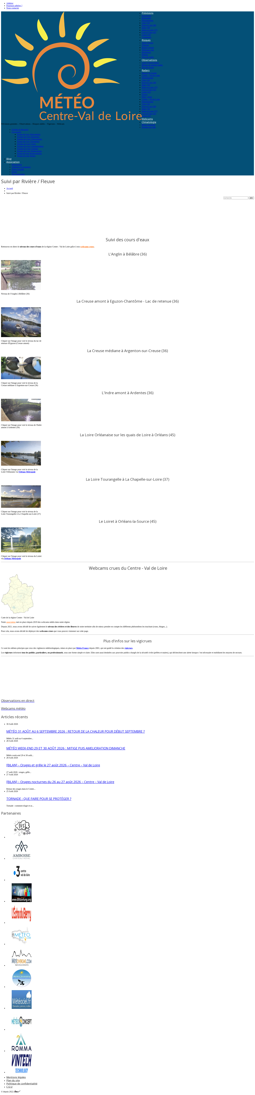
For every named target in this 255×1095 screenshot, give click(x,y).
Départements (147, 20)
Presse (14, 172)
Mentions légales (16, 1077)
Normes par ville (149, 127)
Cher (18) (146, 23)
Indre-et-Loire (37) (149, 30)
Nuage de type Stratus (26, 156)
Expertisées (146, 16)
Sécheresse (146, 52)
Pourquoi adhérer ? (14, 6)
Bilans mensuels (148, 125)
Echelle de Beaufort (20, 129)
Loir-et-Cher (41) (149, 32)
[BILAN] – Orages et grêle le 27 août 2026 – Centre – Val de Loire (53, 765)
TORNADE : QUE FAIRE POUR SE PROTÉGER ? (38, 798)
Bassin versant (148, 47)
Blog (9, 158)
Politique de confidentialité (21, 1083)
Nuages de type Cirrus (26, 144)
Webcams (147, 119)
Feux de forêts (148, 57)
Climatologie (149, 122)
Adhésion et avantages (21, 167)
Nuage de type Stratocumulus (29, 153)
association (11, 622)
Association (13, 162)
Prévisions (147, 13)
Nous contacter (12, 8)
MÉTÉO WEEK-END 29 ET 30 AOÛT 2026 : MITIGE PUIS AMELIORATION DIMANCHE (65, 748)
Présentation (17, 165)
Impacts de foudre (149, 73)
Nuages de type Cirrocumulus (29, 139)
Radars (146, 70)
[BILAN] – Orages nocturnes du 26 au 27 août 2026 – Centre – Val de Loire (60, 782)
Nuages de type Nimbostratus (29, 151)
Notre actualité (18, 169)
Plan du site (13, 1080)
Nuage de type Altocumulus (28, 134)
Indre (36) (146, 28)
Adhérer (9, 3)
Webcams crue (148, 50)
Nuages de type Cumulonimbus (30, 146)
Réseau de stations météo (152, 65)
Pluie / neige (147, 97)
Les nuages (16, 132)
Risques (146, 40)
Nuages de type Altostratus (28, 137)
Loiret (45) (146, 35)
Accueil (9, 188)
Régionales (146, 18)
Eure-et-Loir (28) (149, 25)
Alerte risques (147, 43)
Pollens (145, 55)
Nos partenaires (18, 174)
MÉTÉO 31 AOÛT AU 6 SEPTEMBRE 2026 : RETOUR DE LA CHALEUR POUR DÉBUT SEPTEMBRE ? (75, 731)
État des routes (148, 67)
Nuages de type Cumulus (27, 149)
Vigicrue (145, 45)
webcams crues (87, 247)
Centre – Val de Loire (151, 75)
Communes (146, 37)
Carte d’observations (150, 63)
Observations (149, 60)
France (144, 94)
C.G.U (9, 1086)
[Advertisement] (80, 215)
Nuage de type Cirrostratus (28, 141)
